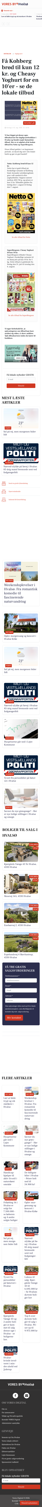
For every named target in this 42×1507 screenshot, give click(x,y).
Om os (4, 1409)
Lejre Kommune (8, 1455)
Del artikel (28, 123)
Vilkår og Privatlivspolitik (12, 1416)
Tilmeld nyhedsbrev (29, 1503)
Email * (8, 986)
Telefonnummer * (12, 976)
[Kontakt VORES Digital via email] (26, 1395)
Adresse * (9, 996)
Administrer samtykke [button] (11, 1423)
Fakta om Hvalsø (9, 1448)
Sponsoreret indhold (10, 1462)
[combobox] (6, 1000)
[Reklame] (21, 353)
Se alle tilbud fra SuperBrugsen (21, 315)
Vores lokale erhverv (10, 1441)
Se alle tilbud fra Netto (21, 237)
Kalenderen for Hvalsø (11, 1444)
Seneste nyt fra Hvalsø (11, 1437)
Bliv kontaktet (14, 1017)
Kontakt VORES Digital (11, 1419)
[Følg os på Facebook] (15, 1395)
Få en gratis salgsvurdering (13, 1458)
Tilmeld (21, 386)
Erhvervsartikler (8, 1451)
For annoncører (8, 1412)
